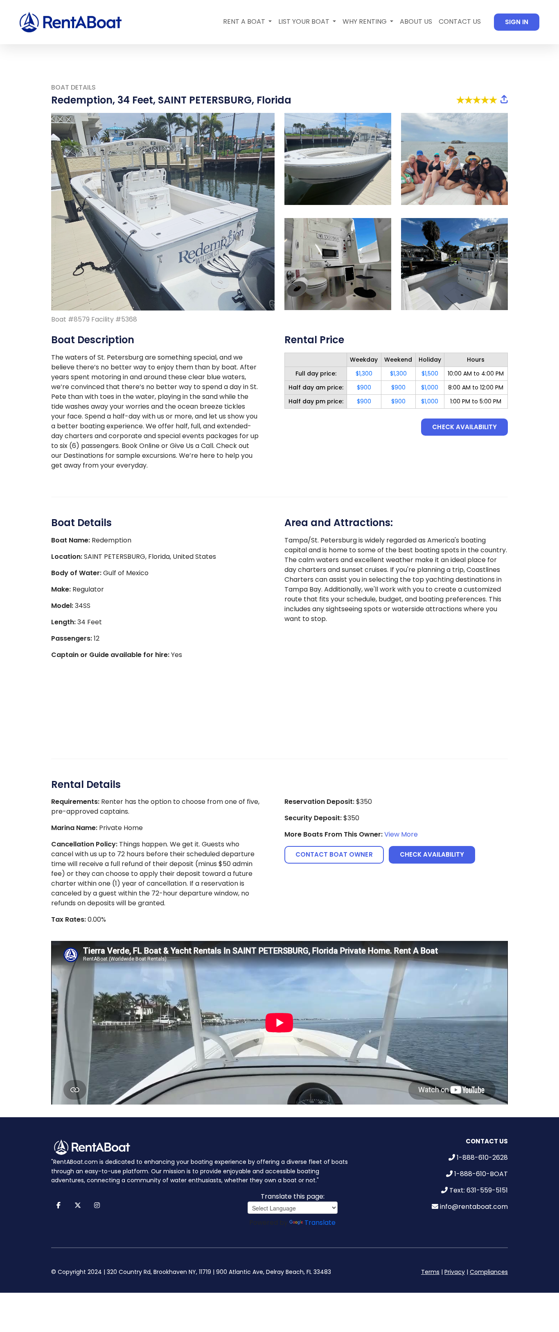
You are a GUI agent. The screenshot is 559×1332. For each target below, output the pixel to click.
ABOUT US (416, 21)
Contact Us (487, 1141)
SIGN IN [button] (516, 22)
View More (401, 834)
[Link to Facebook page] (58, 1205)
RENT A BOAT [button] (245, 21)
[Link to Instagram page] (97, 1205)
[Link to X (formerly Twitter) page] (77, 1205)
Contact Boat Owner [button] (334, 854)
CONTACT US (460, 21)
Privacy (454, 1272)
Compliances (489, 1272)
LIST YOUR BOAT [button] (304, 21)
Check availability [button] (464, 427)
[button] (504, 99)
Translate (320, 1222)
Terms (430, 1272)
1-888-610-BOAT (481, 1174)
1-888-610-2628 (482, 1157)
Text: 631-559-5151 (478, 1190)
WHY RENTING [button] (365, 21)
